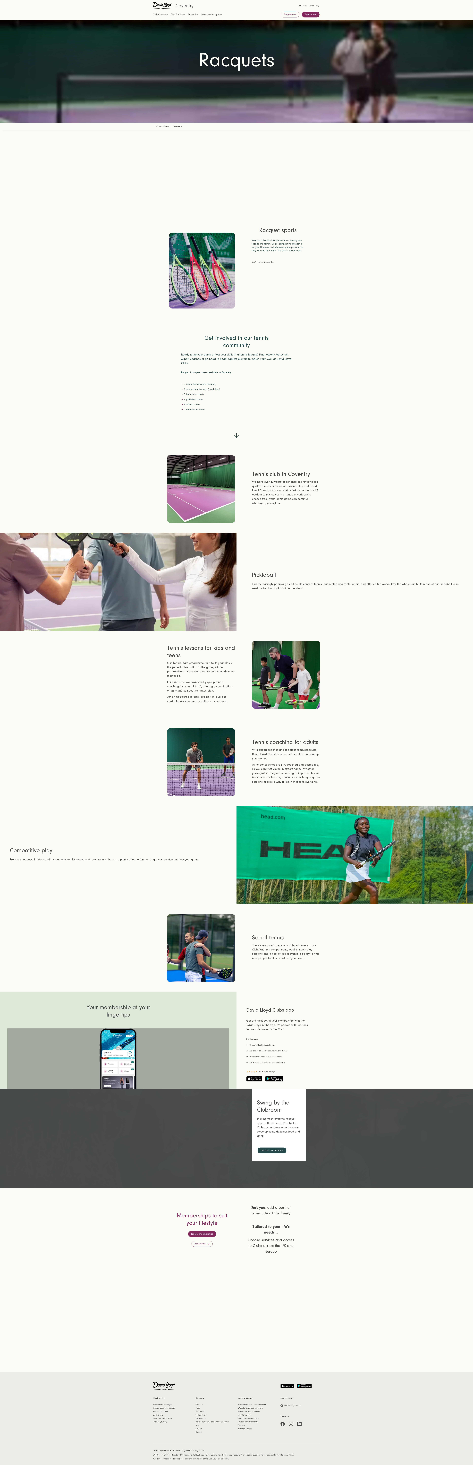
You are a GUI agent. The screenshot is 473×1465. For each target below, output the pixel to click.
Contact (198, 1432)
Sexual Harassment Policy (248, 1418)
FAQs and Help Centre (162, 1418)
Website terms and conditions (250, 1408)
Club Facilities (178, 14)
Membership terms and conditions (252, 1404)
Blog (197, 1425)
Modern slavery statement (249, 1411)
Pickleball (209, 280)
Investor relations (245, 1415)
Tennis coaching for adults (219, 297)
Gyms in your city (160, 1422)
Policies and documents (248, 1422)
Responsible (200, 1418)
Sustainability (200, 1415)
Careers (198, 1429)
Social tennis (211, 315)
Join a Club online (160, 1411)
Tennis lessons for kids (217, 288)
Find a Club (200, 1411)
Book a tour (158, 1415)
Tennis (207, 271)
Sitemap (241, 1425)
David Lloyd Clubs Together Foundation (212, 1422)
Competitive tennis (214, 306)
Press (197, 1408)
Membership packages (162, 1404)
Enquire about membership (164, 1408)
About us (199, 1404)
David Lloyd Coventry (161, 126)
